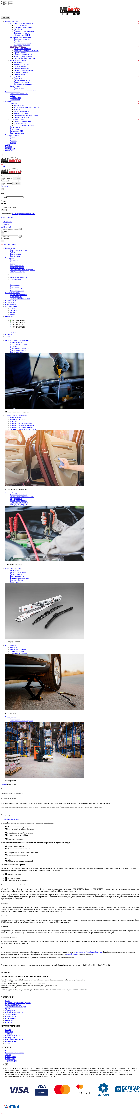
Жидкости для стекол (22, 45)
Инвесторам (14, 129)
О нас (7, 1001)
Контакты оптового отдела (24, 125)
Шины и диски (19, 74)
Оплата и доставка (12, 135)
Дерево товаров (11, 1061)
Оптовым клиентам (17, 119)
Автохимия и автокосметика (20, 37)
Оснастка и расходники (23, 84)
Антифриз (18, 29)
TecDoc (12, 96)
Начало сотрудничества (23, 121)
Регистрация (10, 149)
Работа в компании (21, 113)
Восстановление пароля (14, 1039)
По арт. (9, 184)
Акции (7, 145)
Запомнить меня (10, 208)
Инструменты (15, 76)
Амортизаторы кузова (22, 64)
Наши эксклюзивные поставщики (26, 107)
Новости (8, 147)
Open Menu (5, 17)
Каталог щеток (15, 98)
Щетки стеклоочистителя (23, 70)
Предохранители (20, 53)
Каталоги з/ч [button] (10, 248)
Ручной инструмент (21, 82)
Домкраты (18, 78)
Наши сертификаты (21, 111)
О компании (9, 102)
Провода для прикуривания (24, 58)
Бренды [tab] (11, 819)
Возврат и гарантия (12, 1036)
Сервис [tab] (17, 819)
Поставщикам (15, 127)
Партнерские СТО (16, 131)
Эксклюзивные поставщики (15, 1007)
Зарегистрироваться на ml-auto (23, 214)
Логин (3, 197)
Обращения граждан (21, 117)
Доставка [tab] (4, 819)
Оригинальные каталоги (19, 94)
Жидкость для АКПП (22, 35)
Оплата (12, 137)
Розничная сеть (11, 1041)
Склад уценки (15, 86)
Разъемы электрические (23, 55)
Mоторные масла (20, 25)
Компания (13, 104)
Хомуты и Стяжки (21, 72)
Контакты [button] (9, 316)
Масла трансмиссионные (23, 27)
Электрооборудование (18, 47)
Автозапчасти (19, 88)
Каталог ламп (15, 100)
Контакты (9, 151)
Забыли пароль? (7, 217)
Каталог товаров (11, 21)
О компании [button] (9, 258)
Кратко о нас (19, 105)
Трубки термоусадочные (23, 56)
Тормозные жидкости (22, 33)
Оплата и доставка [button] (12, 306)
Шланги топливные (21, 68)
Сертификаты (10, 1010)
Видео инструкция (17, 133)
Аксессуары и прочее (18, 60)
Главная (4, 784)
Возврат (13, 143)
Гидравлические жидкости (24, 31)
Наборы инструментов (22, 80)
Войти (4, 210)
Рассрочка (13, 139)
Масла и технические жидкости (21, 23)
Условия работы (20, 123)
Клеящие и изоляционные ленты (26, 51)
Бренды (17, 109)
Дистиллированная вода (23, 43)
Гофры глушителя (20, 66)
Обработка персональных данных (26, 115)
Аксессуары (18, 62)
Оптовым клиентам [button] (12, 293)
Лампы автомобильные (22, 49)
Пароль (3, 201)
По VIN (9, 179)
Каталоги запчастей (12, 92)
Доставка (13, 141)
